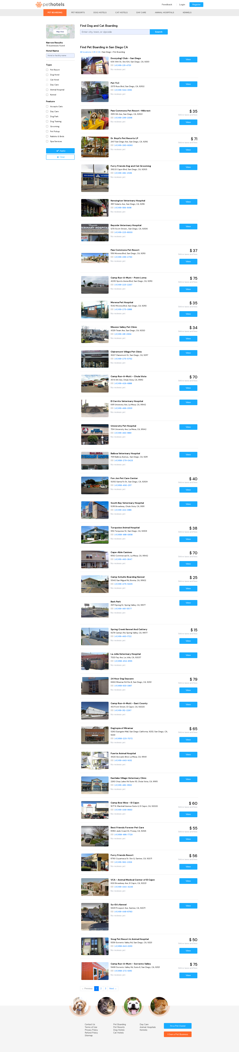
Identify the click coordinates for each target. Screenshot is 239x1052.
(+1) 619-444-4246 (124, 887)
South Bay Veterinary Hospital (127, 502)
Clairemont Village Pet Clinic (126, 351)
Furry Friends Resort (122, 855)
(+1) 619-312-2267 (123, 710)
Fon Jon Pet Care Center (124, 478)
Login (182, 4)
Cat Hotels (121, 12)
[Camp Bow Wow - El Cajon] (95, 810)
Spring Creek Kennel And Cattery (129, 629)
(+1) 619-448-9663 (123, 809)
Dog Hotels (99, 12)
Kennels (187, 12)
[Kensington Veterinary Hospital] (95, 208)
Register (196, 4)
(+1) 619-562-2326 (123, 862)
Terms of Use (91, 1027)
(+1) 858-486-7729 (124, 834)
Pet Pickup (55, 131)
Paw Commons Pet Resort (125, 250)
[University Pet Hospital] (95, 434)
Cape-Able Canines (121, 552)
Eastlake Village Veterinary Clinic (128, 778)
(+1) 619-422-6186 (123, 510)
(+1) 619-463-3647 (123, 559)
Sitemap (89, 1035)
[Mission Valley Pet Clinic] (95, 334)
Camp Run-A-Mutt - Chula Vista (128, 376)
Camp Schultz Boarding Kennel (128, 576)
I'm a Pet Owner (178, 1025)
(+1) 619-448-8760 (123, 911)
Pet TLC (115, 82)
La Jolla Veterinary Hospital (126, 654)
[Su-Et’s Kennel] (95, 917)
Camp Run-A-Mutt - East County (129, 703)
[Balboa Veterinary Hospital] (95, 460)
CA (99, 52)
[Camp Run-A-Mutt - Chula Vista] (95, 383)
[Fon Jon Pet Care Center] (95, 485)
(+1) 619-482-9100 (123, 785)
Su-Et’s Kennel (119, 904)
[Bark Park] (95, 610)
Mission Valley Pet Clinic (124, 327)
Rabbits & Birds (57, 136)
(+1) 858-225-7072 (124, 738)
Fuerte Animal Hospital (123, 753)
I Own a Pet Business (177, 1034)
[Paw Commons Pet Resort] (95, 258)
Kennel (53, 94)
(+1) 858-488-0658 (124, 534)
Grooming (54, 126)
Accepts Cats (56, 106)
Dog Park (54, 116)
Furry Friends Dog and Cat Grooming (131, 166)
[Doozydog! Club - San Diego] (95, 65)
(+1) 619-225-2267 (123, 284)
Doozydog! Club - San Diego (126, 58)
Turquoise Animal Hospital (125, 527)
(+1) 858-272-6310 (123, 971)
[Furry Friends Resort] (95, 862)
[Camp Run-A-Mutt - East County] (95, 710)
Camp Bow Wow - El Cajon (125, 802)
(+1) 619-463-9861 (123, 433)
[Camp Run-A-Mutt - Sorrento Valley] (95, 971)
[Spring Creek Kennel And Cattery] (95, 636)
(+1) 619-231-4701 (123, 65)
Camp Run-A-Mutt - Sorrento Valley (131, 963)
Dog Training (55, 121)
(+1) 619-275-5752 (123, 358)
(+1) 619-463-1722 (123, 636)
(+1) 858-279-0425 (124, 460)
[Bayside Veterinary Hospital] (95, 232)
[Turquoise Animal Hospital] (95, 535)
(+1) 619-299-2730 (123, 257)
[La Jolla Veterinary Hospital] (95, 661)
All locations (85, 52)
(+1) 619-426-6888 (123, 383)
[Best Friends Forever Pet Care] (95, 836)
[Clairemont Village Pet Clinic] (95, 359)
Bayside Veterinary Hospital (126, 225)
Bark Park (116, 601)
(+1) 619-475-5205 (124, 584)
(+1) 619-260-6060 (124, 145)
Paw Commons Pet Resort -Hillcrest (130, 110)
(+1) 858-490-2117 (123, 485)
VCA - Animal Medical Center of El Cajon (133, 879)
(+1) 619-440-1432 (123, 760)
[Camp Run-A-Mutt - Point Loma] (95, 285)
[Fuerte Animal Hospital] (95, 760)
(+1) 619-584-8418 (123, 207)
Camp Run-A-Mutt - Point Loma (128, 277)
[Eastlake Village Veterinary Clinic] (95, 785)
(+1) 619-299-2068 (123, 117)
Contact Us (90, 1024)
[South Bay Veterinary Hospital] (95, 510)
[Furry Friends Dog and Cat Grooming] (95, 178)
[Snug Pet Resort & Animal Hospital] (95, 946)
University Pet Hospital (123, 425)
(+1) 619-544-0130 (123, 90)
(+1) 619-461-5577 (123, 608)
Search (158, 31)
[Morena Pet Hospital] (95, 309)
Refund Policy (91, 1032)
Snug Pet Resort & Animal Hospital (130, 939)
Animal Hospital (57, 89)
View (188, 59)
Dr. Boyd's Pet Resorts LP (124, 138)
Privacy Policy (91, 1030)
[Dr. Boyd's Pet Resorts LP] (95, 147)
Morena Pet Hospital (122, 302)
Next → (113, 988)
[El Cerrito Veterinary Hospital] (95, 408)
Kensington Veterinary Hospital (128, 200)
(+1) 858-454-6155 (123, 661)
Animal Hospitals (164, 12)
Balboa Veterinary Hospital (125, 453)
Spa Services (56, 141)
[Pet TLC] (95, 91)
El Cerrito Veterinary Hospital (127, 401)
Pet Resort (55, 69)
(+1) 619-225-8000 (124, 232)
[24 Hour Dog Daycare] (95, 686)
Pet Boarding (55, 12)
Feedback (167, 4)
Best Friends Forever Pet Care (127, 827)
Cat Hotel (54, 79)
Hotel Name (52, 50)
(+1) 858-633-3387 (123, 685)
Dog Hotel (54, 74)
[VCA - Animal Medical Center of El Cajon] (95, 887)
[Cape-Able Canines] (95, 559)
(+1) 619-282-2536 (123, 173)
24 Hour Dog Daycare (122, 678)
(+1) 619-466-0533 (123, 408)
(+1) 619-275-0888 (123, 309)
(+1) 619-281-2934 (123, 334)
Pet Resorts (78, 12)
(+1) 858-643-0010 (123, 946)
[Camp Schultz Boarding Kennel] (95, 584)
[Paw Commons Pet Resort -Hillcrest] (95, 119)
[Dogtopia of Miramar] (95, 735)
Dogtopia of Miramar (122, 728)
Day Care (141, 12)
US (94, 52)
